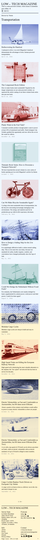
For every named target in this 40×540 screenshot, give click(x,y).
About (3, 530)
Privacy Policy (6, 536)
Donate (4, 535)
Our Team (5, 533)
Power (4, 531)
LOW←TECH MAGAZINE (19, 4)
